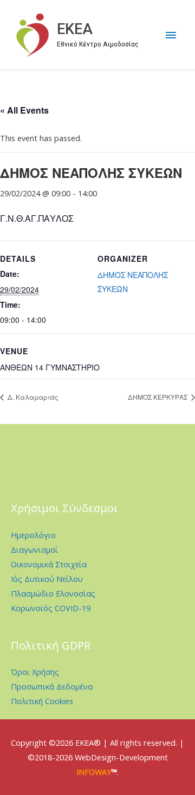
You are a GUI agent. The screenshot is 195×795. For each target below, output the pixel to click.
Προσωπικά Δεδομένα (52, 686)
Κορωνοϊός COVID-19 (50, 607)
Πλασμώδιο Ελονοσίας (53, 593)
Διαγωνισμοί (34, 549)
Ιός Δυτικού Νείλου (47, 578)
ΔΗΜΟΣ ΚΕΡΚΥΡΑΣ (158, 396)
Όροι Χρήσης (35, 671)
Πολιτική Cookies (42, 700)
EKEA (75, 29)
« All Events (24, 110)
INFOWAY (93, 771)
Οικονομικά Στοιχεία (49, 564)
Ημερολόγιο (33, 534)
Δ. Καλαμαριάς (32, 396)
